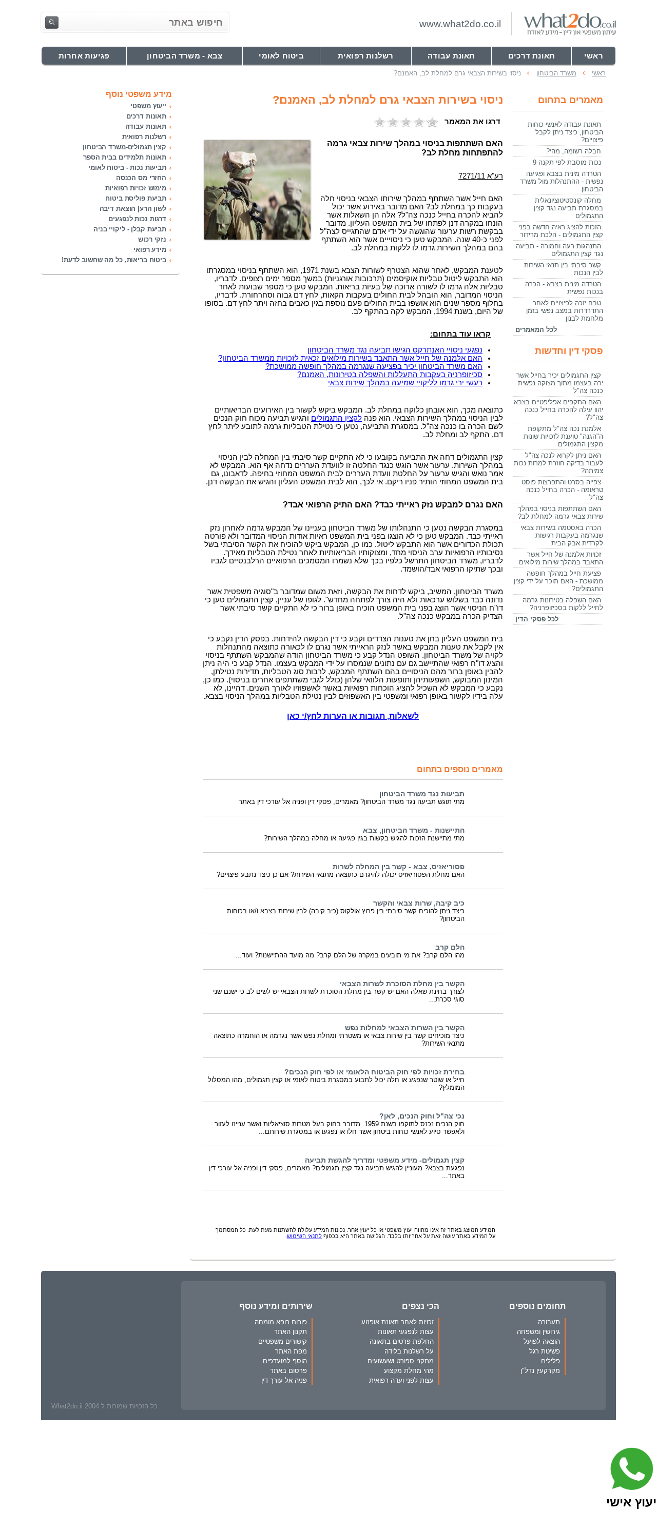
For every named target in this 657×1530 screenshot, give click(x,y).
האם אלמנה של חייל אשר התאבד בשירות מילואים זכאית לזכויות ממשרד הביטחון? (350, 358)
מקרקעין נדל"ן (540, 1371)
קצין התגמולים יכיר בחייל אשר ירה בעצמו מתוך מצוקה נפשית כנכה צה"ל (559, 383)
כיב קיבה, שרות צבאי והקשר (419, 903)
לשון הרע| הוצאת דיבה (133, 208)
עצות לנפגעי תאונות (406, 1332)
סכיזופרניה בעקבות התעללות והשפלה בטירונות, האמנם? (389, 374)
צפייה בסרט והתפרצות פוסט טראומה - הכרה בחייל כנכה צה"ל (562, 489)
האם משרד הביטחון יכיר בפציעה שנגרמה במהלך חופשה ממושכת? (373, 366)
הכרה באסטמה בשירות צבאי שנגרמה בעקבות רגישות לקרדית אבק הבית (561, 535)
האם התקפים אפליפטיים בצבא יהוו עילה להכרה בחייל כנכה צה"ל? (558, 409)
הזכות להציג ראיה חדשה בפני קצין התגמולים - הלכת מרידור (560, 231)
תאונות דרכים (146, 116)
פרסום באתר (288, 1371)
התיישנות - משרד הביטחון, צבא (414, 830)
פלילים (550, 1361)
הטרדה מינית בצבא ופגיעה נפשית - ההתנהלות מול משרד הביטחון (561, 181)
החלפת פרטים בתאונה (402, 1341)
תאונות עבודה (145, 126)
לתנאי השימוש (304, 1236)
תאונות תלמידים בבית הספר (124, 157)
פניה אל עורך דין (284, 1380)
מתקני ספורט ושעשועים (401, 1361)
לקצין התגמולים (336, 418)
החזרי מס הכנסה (141, 178)
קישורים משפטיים (282, 1341)
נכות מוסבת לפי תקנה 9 (567, 162)
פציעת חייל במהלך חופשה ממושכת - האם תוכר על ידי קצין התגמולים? (558, 581)
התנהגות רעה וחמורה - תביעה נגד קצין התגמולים (559, 250)
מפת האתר (291, 1351)
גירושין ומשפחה (538, 1332)
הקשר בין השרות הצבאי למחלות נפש (405, 1028)
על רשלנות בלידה (409, 1351)
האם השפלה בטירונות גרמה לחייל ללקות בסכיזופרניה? (563, 604)
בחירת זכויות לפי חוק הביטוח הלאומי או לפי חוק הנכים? (374, 1072)
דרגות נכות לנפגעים (137, 219)
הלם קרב (450, 947)
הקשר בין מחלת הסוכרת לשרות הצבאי (402, 984)
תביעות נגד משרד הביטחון (422, 794)
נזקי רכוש (152, 239)
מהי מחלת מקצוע (409, 1371)
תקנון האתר (290, 1332)
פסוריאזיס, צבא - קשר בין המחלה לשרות (399, 867)
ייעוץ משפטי (148, 106)
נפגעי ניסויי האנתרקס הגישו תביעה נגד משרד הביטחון (394, 350)
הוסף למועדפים (285, 1361)
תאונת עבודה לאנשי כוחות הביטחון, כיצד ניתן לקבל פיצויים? (565, 132)
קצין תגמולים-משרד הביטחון (124, 147)
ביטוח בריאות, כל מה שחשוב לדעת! (114, 260)
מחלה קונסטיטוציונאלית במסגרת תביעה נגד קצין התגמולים (568, 208)
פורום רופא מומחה (281, 1322)
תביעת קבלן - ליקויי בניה (129, 229)
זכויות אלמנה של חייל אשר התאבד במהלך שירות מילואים (561, 558)
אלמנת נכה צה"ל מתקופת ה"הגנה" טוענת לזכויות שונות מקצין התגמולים (563, 436)
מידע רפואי (149, 249)
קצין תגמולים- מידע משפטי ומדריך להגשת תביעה (385, 1160)
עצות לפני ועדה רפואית (401, 1380)
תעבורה (549, 1322)
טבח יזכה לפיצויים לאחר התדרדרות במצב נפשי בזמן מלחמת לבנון (564, 310)
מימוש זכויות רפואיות (135, 188)
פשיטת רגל (544, 1351)
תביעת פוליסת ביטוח (135, 198)
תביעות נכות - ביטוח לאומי (127, 167)
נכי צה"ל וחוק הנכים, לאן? (422, 1116)
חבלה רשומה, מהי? (573, 151)
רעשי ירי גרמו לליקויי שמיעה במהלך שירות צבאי (405, 383)
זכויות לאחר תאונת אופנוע (397, 1322)
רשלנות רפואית (144, 137)
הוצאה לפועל (542, 1341)
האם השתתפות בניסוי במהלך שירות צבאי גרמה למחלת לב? (560, 512)
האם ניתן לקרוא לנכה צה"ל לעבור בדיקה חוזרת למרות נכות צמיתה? (558, 463)
